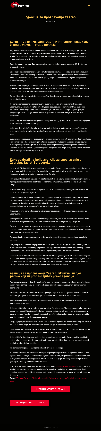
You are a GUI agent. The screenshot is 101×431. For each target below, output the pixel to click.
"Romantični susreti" (24, 378)
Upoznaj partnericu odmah (50, 389)
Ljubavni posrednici (40, 378)
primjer (72, 378)
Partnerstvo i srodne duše (59, 378)
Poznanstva (51, 21)
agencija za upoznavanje (65, 366)
